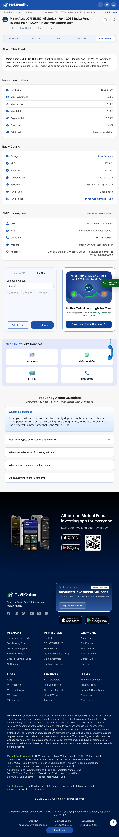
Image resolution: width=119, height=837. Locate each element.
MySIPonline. (56, 798)
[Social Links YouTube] (31, 613)
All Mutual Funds (16, 653)
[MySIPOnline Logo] (15, 4)
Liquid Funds (68, 786)
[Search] (100, 4)
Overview (13, 38)
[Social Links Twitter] (24, 613)
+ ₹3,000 (28, 293)
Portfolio (82, 38)
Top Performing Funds (19, 648)
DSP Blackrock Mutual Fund (57, 766)
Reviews (48, 700)
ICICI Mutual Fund (41, 756)
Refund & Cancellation (92, 690)
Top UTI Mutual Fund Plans (21, 773)
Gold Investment (52, 658)
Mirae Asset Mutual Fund (99, 198)
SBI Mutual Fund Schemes (21, 776)
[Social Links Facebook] (8, 613)
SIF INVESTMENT (53, 643)
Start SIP (48, 638)
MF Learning (13, 700)
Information (105, 38)
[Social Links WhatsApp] (46, 613)
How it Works (51, 695)
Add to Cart (18, 325)
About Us (86, 638)
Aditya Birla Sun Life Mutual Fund (47, 762)
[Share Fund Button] (113, 20)
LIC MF (35, 766)
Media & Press (88, 648)
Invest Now (59, 830)
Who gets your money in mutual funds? (30, 464)
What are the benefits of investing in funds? (32, 452)
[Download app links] (71, 537)
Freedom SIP (51, 648)
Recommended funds (18, 638)
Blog (9, 679)
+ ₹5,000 (42, 293)
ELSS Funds (52, 786)
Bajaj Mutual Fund (63, 756)
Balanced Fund (86, 786)
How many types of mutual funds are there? (32, 439)
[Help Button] (113, 822)
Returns (36, 38)
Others (13, 28)
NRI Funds (12, 664)
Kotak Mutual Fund (70, 773)
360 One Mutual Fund (87, 756)
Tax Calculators (52, 684)
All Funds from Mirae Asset (99, 213)
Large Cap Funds (33, 786)
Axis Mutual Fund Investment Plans (25, 769)
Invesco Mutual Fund (18, 766)
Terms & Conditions (91, 679)
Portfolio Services (53, 664)
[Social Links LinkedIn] (16, 613)
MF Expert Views (16, 690)
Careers (85, 664)
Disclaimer (86, 695)
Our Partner (87, 643)
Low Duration (27, 28)
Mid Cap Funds (36, 789)
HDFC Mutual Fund (17, 762)
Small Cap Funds (16, 789)
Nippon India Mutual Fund (51, 776)
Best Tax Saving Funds (19, 658)
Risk (59, 38)
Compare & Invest (53, 690)
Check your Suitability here (87, 324)
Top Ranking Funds (17, 643)
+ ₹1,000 (13, 293)
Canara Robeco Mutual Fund (83, 762)
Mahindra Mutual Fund (19, 759)
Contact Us (87, 658)
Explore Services (71, 605)
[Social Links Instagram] (39, 613)
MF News (12, 695)
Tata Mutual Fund (47, 773)
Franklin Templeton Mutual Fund (64, 769)
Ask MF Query (88, 653)
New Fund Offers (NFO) (56, 653)
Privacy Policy (88, 684)
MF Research (14, 684)
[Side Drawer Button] (114, 4)
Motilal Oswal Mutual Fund (48, 759)
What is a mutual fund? (21, 411)
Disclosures (87, 700)
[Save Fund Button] (105, 20)
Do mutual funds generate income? (27, 477)
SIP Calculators (52, 679)
